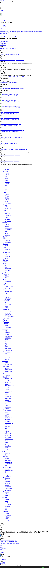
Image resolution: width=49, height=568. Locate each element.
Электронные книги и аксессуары (26, 34)
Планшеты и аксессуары (19, 34)
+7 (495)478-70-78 (2, 9)
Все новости (1, 537)
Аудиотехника (17, 31)
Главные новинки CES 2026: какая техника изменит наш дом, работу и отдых (9, 543)
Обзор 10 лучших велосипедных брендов (5, 544)
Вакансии (1, 547)
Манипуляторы (9, 34)
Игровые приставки (13, 34)
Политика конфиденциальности (4, 553)
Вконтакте (4, 24)
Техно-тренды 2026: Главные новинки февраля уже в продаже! (8, 540)
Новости (1, 546)
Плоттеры (5, 36)
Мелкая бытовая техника (37, 31)
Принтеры (3, 36)
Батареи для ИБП (14, 36)
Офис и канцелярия (25, 31)
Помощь (1, 550)
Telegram (4, 25)
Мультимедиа (5, 34)
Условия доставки (2, 551)
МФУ (1, 36)
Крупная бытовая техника (31, 31)
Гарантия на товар (2, 552)
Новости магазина (3, 535)
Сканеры (10, 36)
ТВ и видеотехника (13, 31)
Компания (1, 545)
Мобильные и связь (8, 31)
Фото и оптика (21, 31)
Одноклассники (4, 26)
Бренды (1, 549)
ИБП (11, 36)
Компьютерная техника (3, 31)
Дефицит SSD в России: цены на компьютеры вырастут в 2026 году (8, 541)
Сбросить (4, 533)
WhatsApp (3, 560)
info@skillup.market (2, 563)
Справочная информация (3, 548)
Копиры (8, 36)
